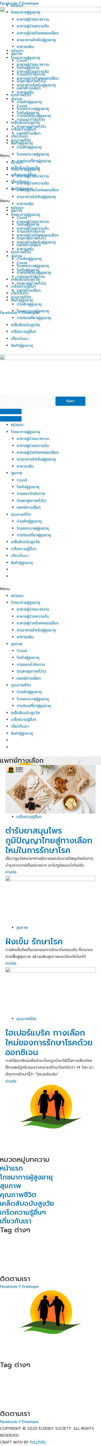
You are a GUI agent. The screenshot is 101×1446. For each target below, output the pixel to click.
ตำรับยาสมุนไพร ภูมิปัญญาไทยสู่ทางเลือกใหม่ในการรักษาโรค (48, 841)
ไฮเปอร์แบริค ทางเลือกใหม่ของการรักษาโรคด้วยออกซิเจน (49, 1043)
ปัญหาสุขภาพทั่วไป (31, 501)
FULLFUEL (38, 1442)
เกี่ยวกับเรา (20, 339)
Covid (22, 480)
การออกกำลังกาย (31, 494)
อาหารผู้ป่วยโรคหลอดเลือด (38, 452)
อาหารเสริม (25, 466)
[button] (50, 588)
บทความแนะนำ (16, 1254)
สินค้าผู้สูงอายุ (22, 345)
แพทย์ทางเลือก (29, 507)
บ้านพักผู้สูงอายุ (29, 521)
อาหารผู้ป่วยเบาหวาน (33, 439)
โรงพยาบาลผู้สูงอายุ (33, 528)
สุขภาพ (16, 473)
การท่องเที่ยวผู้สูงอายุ (34, 318)
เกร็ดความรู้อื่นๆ (23, 332)
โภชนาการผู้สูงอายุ (25, 432)
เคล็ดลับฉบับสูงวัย (25, 325)
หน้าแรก (17, 425)
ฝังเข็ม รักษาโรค (34, 941)
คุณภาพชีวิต (21, 514)
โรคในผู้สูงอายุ (28, 487)
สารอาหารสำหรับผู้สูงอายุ (36, 459)
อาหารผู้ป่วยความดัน (33, 446)
